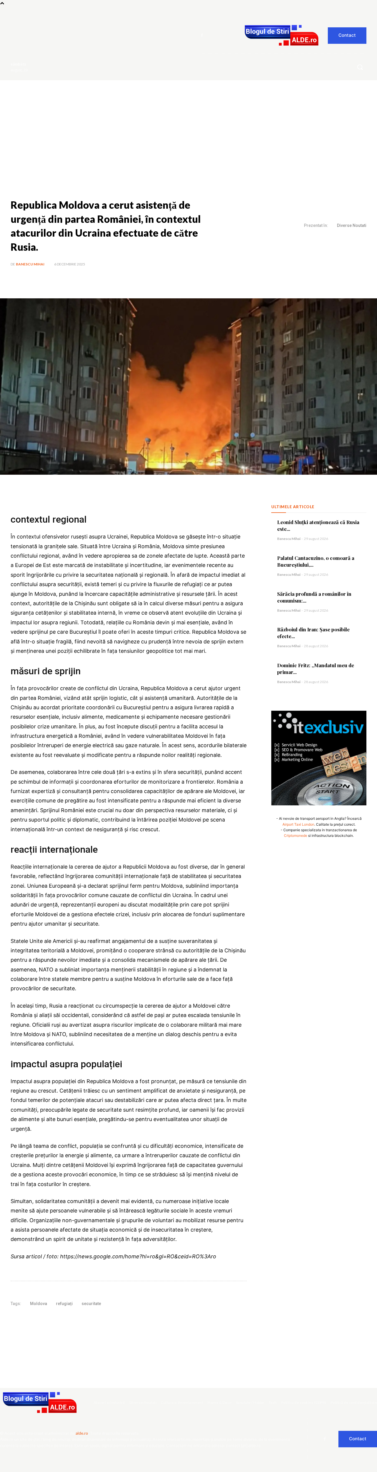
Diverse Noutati (351, 225)
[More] (111, 1322)
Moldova (38, 1303)
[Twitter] (70, 1322)
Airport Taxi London (298, 824)
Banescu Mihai (30, 264)
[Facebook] (202, 36)
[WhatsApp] (97, 1322)
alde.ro (82, 1433)
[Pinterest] (83, 1322)
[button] (359, 67)
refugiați (64, 1303)
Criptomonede (295, 835)
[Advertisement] (188, 124)
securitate (91, 1303)
